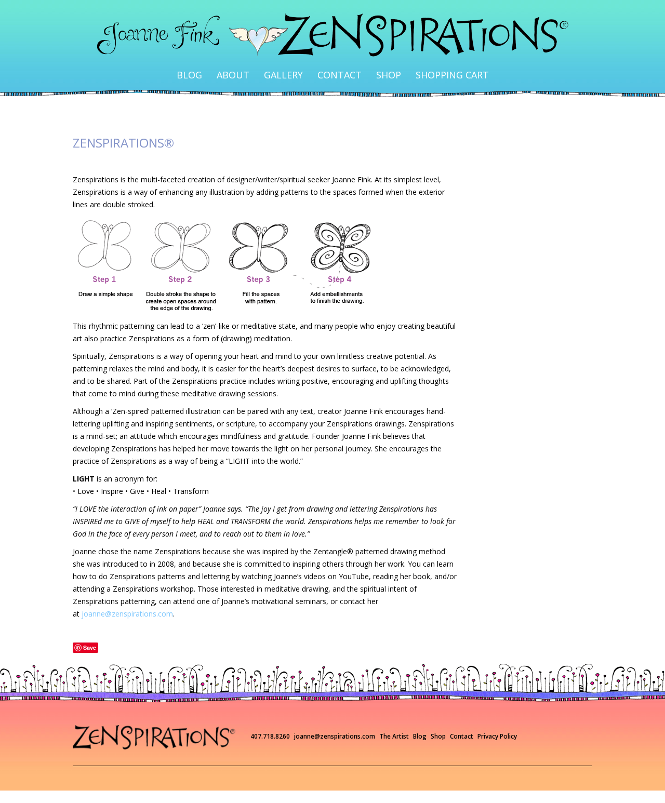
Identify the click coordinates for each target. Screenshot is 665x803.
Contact (337, 65)
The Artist (394, 717)
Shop (373, 65)
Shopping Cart (422, 65)
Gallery (294, 65)
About (257, 65)
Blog (225, 65)
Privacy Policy (497, 717)
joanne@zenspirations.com (127, 595)
